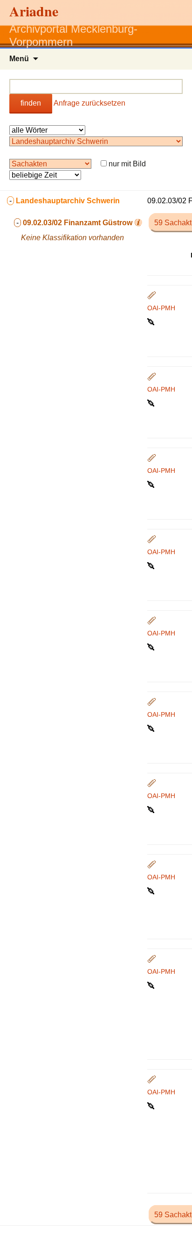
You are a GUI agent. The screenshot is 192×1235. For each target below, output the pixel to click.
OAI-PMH (161, 308)
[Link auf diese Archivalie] (151, 321)
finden (31, 103)
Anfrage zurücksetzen (89, 103)
